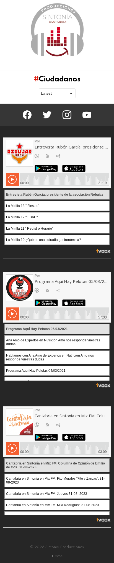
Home (57, 556)
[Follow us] (98, 64)
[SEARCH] (108, 64)
